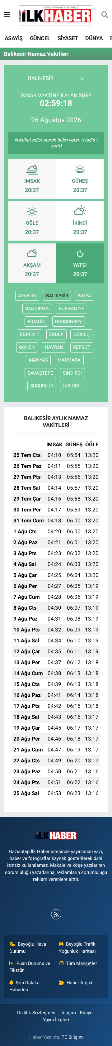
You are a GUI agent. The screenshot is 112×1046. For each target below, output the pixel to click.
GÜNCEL (40, 38)
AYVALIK (27, 296)
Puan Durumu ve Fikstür (29, 967)
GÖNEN (27, 347)
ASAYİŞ (13, 38)
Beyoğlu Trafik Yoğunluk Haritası (77, 947)
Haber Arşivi (79, 983)
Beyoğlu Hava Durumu (27, 947)
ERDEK (56, 334)
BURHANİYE (71, 308)
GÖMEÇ (81, 334)
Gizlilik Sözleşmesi (37, 1012)
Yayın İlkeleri (56, 1020)
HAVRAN (54, 347)
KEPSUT (81, 347)
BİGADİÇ (36, 321)
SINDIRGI (72, 373)
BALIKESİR (57, 296)
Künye (86, 1012)
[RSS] (56, 914)
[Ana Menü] (7, 15)
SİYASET (68, 38)
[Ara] (104, 15)
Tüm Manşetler (81, 963)
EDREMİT (30, 334)
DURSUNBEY (68, 321)
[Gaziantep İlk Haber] (56, 14)
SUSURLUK (41, 386)
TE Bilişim (72, 1037)
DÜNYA (94, 38)
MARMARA (69, 360)
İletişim (68, 1012)
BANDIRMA (37, 308)
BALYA (84, 296)
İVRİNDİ (71, 386)
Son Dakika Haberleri (24, 986)
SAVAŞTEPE (40, 373)
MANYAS (38, 360)
